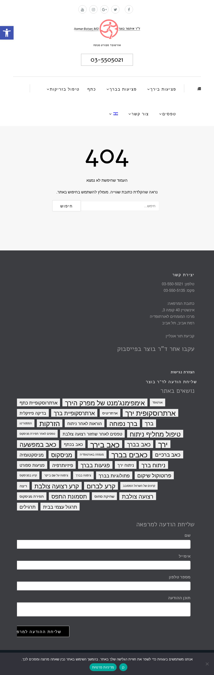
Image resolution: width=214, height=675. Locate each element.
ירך (163, 444)
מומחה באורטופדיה (92, 454)
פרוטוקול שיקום (154, 475)
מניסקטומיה (32, 454)
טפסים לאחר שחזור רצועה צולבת (92, 434)
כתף (91, 89)
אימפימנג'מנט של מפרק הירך (105, 402)
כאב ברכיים (168, 454)
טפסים (169, 113)
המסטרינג (26, 423)
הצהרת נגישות (182, 372)
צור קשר (140, 113)
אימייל (185, 556)
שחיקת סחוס (104, 496)
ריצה (23, 485)
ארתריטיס (110, 412)
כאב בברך (139, 444)
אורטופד (157, 402)
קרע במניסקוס (28, 475)
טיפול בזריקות (65, 89)
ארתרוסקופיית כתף (38, 402)
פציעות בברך (123, 89)
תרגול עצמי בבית (60, 506)
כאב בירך (105, 444)
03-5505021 (107, 59)
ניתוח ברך (153, 465)
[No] (207, 663)
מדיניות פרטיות (103, 667)
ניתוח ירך (125, 465)
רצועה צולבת (137, 496)
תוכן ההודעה (179, 598)
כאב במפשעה (38, 444)
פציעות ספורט (32, 465)
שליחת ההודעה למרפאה (36, 631)
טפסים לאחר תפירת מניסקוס (37, 434)
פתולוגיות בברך (114, 475)
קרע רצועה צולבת (56, 486)
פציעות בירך (163, 89)
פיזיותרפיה (62, 465)
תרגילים (27, 506)
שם (188, 535)
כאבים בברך (129, 454)
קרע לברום (101, 486)
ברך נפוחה (123, 423)
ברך (149, 423)
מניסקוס (61, 454)
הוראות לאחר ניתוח (84, 423)
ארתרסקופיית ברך (74, 413)
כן (123, 667)
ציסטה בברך (83, 475)
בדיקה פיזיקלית (33, 413)
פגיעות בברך (95, 465)
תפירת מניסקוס (32, 496)
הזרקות (49, 423)
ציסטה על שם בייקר (56, 475)
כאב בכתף (73, 444)
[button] (7, 33)
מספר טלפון (180, 577)
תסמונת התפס (69, 496)
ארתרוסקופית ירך (150, 413)
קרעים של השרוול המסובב (139, 486)
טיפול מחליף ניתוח (155, 434)
